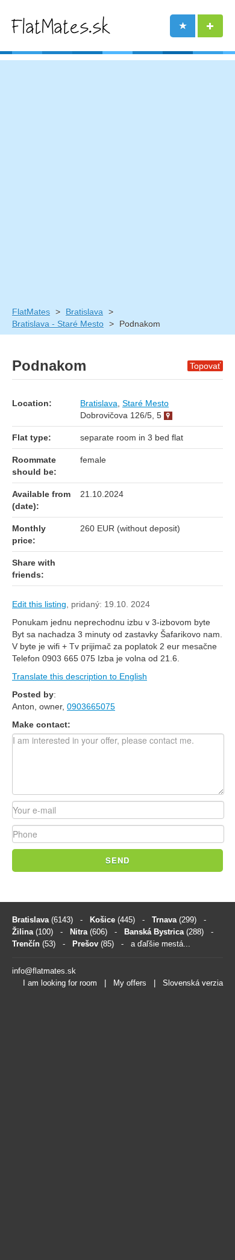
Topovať (205, 366)
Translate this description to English (79, 676)
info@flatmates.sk (44, 970)
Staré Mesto (145, 403)
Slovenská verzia (193, 982)
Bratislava (84, 312)
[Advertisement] (117, 177)
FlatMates (31, 312)
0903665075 (91, 706)
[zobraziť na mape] (168, 415)
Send (117, 860)
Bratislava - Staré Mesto (58, 324)
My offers (129, 982)
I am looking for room (60, 982)
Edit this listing (39, 604)
